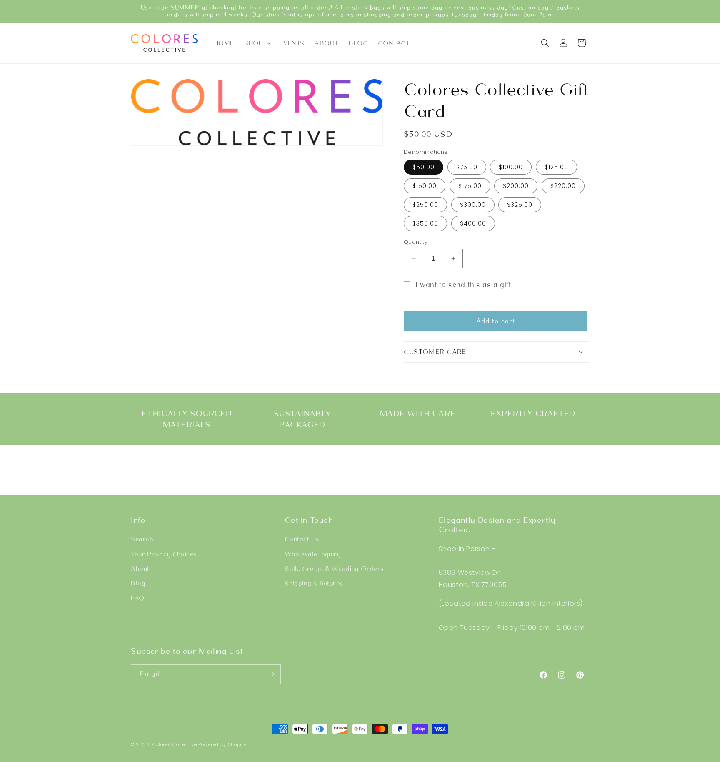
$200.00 (516, 186)
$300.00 (473, 205)
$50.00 (423, 167)
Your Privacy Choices (164, 554)
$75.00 (467, 167)
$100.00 (511, 167)
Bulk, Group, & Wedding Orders (334, 568)
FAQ (138, 598)
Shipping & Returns (314, 583)
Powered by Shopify (222, 744)
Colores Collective (174, 744)
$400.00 (473, 223)
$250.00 (425, 205)
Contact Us (302, 539)
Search (142, 539)
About (140, 568)
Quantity (416, 242)
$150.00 (424, 186)
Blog (138, 583)
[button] (256, 43)
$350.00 (425, 223)
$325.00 (519, 205)
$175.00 (470, 186)
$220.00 (563, 186)
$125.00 (556, 167)
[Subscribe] (271, 674)
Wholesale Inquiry (312, 554)
